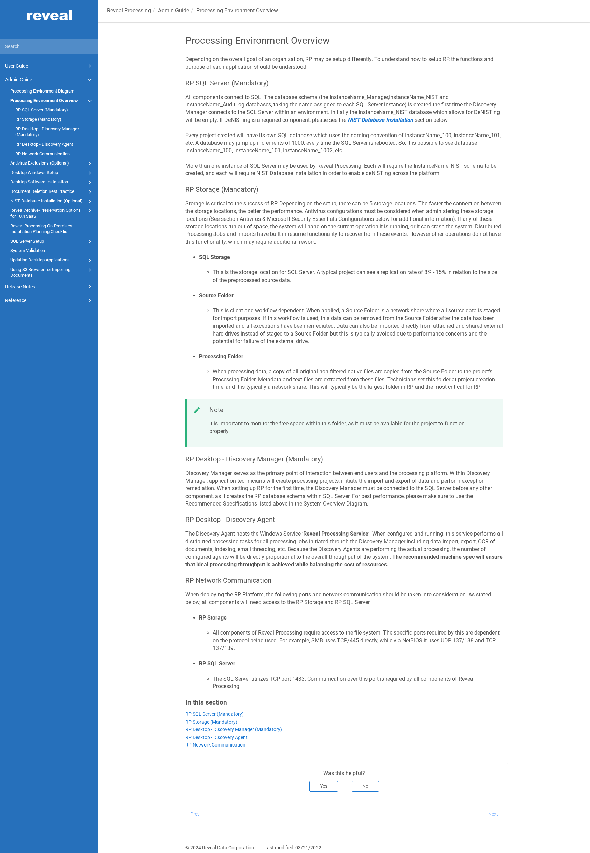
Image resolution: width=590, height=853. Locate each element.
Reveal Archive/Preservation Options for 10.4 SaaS (45, 213)
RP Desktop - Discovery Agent (44, 144)
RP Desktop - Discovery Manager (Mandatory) (47, 132)
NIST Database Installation (380, 120)
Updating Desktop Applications (40, 259)
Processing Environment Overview (44, 100)
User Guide (16, 66)
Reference (15, 300)
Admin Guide (18, 79)
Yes (323, 786)
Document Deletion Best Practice (42, 191)
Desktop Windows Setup (34, 172)
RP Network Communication (42, 153)
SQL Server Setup (27, 241)
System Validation (27, 250)
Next (493, 814)
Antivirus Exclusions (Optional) (39, 163)
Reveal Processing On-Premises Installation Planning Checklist (41, 228)
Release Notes (20, 286)
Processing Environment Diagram (42, 91)
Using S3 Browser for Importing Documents (40, 272)
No (365, 786)
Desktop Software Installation (39, 181)
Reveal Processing (129, 10)
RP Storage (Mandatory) (38, 119)
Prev (195, 814)
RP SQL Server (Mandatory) (41, 109)
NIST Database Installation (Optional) (46, 200)
